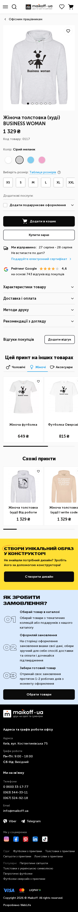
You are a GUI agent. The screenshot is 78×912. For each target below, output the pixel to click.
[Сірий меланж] (19, 160)
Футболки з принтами (27, 851)
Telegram (34, 821)
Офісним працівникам (25, 19)
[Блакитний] (31, 160)
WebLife (25, 905)
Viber (12, 821)
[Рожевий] (42, 160)
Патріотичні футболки (17, 873)
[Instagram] (6, 839)
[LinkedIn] (35, 839)
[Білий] (8, 160)
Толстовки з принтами (60, 851)
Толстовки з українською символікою (28, 868)
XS (8, 182)
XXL (71, 182)
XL (58, 182)
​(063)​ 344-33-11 (15, 792)
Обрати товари (39, 694)
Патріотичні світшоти (34, 863)
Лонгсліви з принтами (48, 856)
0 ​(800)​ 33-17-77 (15, 787)
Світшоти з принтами (17, 856)
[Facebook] (16, 839)
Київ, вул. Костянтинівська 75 (25, 743)
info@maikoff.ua (15, 811)
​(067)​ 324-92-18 (15, 798)
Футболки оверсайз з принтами (24, 879)
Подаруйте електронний (39, 259)
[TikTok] (45, 839)
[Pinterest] (25, 839)
